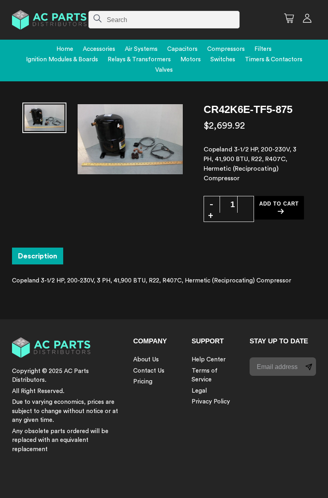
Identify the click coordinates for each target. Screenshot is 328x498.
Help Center (209, 360)
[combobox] (164, 19)
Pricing (142, 382)
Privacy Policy (211, 402)
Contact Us (148, 371)
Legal (199, 391)
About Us (146, 360)
